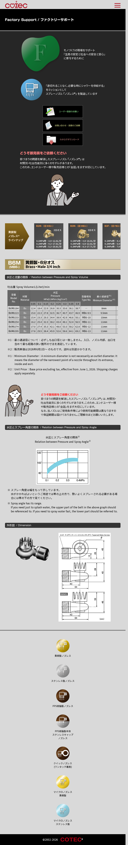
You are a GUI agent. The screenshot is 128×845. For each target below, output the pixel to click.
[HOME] (16, 4)
